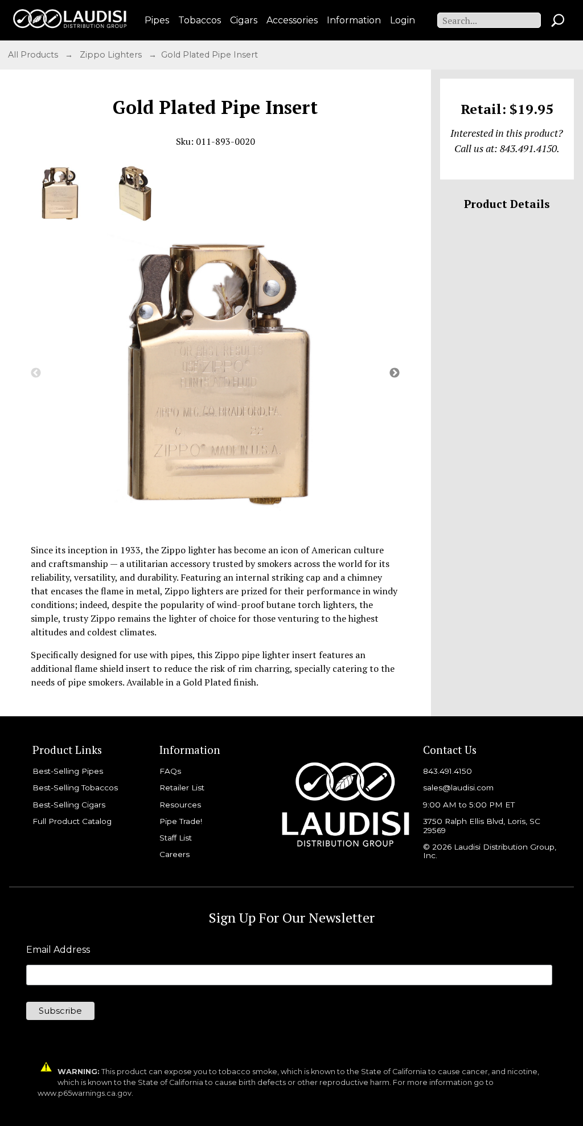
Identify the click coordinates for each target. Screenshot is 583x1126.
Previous (36, 373)
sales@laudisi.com (458, 787)
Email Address (58, 950)
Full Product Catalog (72, 821)
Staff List (175, 837)
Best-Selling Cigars (68, 804)
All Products (34, 55)
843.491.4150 (447, 771)
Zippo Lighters (112, 55)
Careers (174, 854)
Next (394, 373)
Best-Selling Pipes (67, 771)
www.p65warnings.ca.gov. (85, 1093)
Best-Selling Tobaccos (75, 787)
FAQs (170, 771)
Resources (180, 804)
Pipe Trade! (180, 821)
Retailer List (181, 787)
